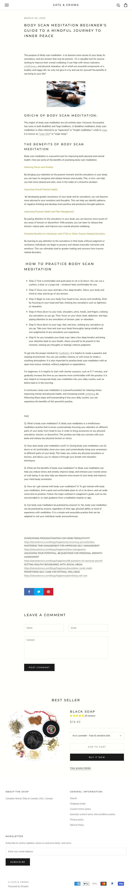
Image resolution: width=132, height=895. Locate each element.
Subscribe (17, 862)
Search (73, 798)
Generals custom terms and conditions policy (92, 814)
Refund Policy (77, 824)
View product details (80, 768)
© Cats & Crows (18, 882)
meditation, (64, 353)
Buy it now (97, 757)
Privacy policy (77, 819)
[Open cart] (125, 5)
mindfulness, (30, 66)
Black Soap (82, 711)
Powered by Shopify (18, 886)
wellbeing (90, 393)
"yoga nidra (44, 133)
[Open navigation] (7, 5)
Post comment (39, 667)
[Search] (118, 5)
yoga (104, 130)
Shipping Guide (77, 803)
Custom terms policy (80, 808)
